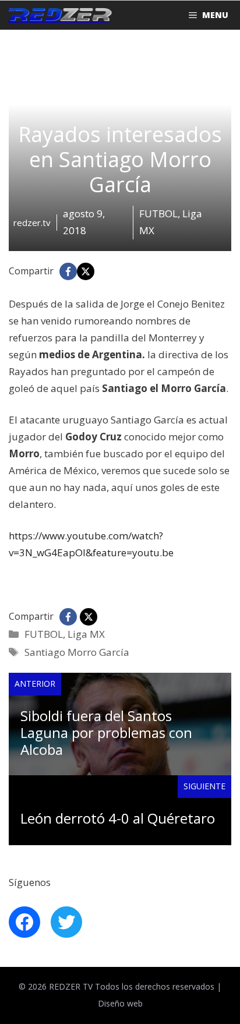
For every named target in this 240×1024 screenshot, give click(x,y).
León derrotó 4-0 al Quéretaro (117, 818)
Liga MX (86, 634)
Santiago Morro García (76, 652)
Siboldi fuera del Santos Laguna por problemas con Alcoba (106, 732)
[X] (85, 271)
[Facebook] (68, 271)
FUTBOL (43, 634)
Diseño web (120, 1003)
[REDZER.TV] (59, 15)
